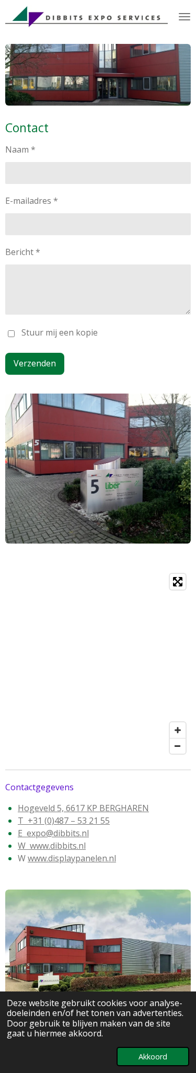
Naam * (20, 149)
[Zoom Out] (178, 746)
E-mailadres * (31, 200)
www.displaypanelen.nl (72, 858)
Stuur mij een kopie (59, 333)
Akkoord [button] (153, 1057)
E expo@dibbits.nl (53, 833)
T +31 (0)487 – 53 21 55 (64, 820)
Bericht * (22, 252)
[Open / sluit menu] (184, 16)
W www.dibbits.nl (52, 845)
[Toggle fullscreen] (178, 582)
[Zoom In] (178, 730)
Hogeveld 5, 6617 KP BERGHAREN (83, 808)
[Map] (98, 664)
